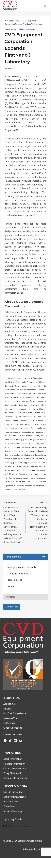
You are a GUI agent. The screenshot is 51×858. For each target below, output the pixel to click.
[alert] (25, 826)
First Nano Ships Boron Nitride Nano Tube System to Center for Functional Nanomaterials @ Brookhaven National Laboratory (38, 520)
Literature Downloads (18, 573)
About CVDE (9, 703)
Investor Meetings (12, 811)
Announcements (12, 29)
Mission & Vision (11, 718)
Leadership (9, 722)
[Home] (6, 20)
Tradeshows (9, 806)
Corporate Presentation (15, 778)
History (7, 708)
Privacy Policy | (31, 849)
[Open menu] (45, 5)
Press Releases (28, 29)
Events (10, 586)
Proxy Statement (12, 773)
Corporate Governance (14, 768)
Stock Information (12, 758)
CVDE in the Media (12, 791)
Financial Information (14, 763)
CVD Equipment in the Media (21, 567)
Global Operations (12, 727)
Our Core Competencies (15, 713)
